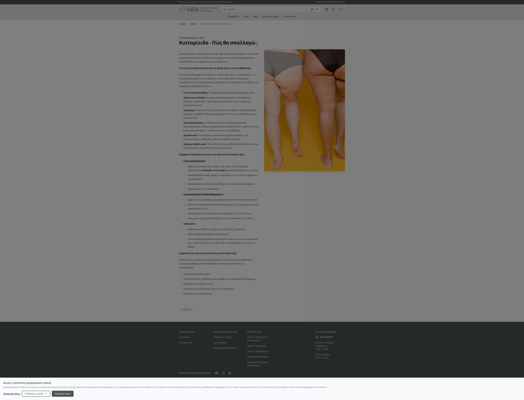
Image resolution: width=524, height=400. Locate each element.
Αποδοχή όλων (63, 393)
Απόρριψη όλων (11, 393)
